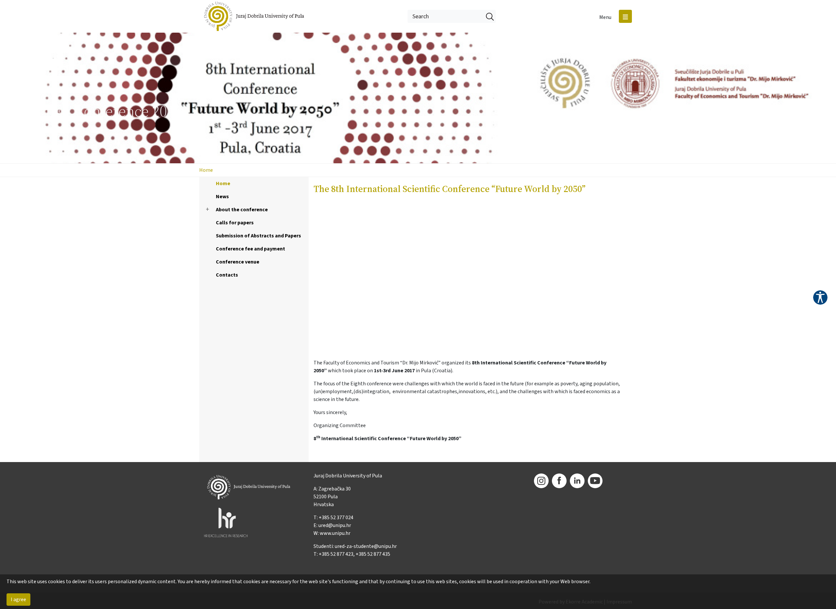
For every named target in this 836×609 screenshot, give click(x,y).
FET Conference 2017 (113, 111)
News (222, 196)
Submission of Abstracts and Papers (258, 235)
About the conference (242, 209)
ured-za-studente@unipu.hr (366, 546)
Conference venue (237, 261)
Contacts (227, 275)
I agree (18, 599)
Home (206, 170)
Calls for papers (235, 222)
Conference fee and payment (250, 248)
